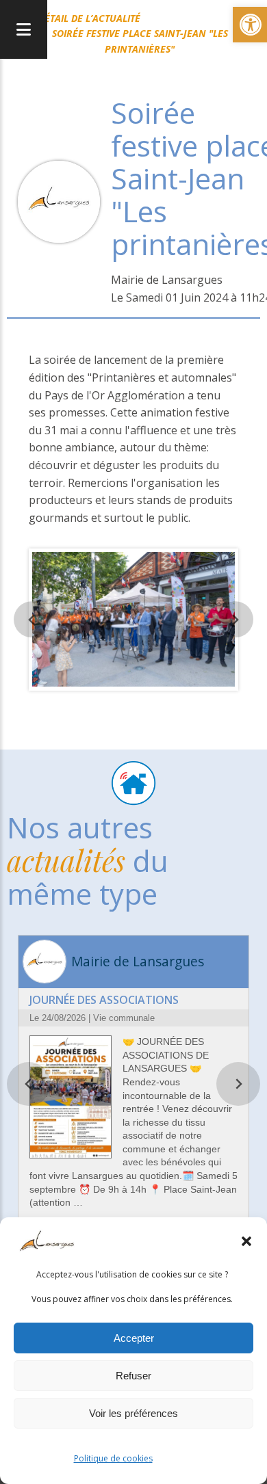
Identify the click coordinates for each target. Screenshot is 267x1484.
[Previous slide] (32, 619)
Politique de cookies (113, 1458)
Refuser (133, 1375)
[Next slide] (234, 619)
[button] (246, 1241)
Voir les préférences (133, 1413)
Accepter (134, 1338)
